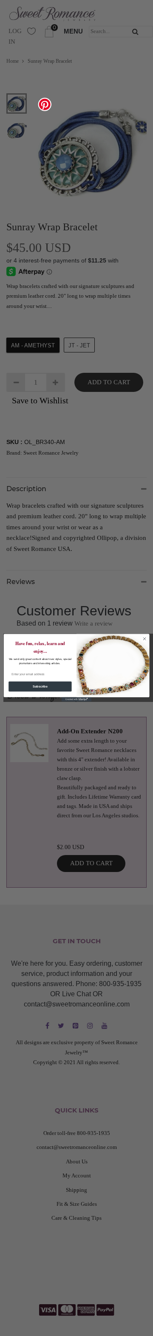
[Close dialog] (144, 639)
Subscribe (40, 686)
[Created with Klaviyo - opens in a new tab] (76, 699)
